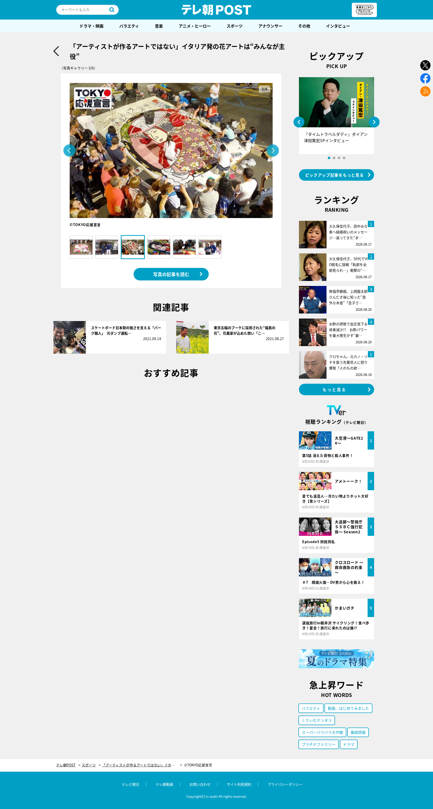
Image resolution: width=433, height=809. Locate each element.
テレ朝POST (216, 9)
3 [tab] (339, 158)
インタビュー (338, 26)
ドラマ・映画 (91, 26)
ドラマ (348, 744)
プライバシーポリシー (285, 784)
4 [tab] (344, 158)
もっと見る (334, 389)
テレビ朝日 (130, 784)
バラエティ (129, 26)
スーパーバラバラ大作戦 (322, 732)
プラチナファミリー (319, 744)
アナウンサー (270, 26)
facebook (425, 78)
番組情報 (358, 732)
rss (425, 91)
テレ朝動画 (164, 784)
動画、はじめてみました (348, 708)
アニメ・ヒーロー (195, 26)
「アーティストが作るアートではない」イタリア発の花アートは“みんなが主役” (142, 765)
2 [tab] (334, 158)
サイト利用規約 (239, 784)
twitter (425, 65)
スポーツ (235, 26)
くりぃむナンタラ (317, 720)
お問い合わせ (199, 784)
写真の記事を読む (171, 274)
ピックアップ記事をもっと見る (334, 175)
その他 (304, 26)
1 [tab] (329, 158)
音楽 (159, 26)
